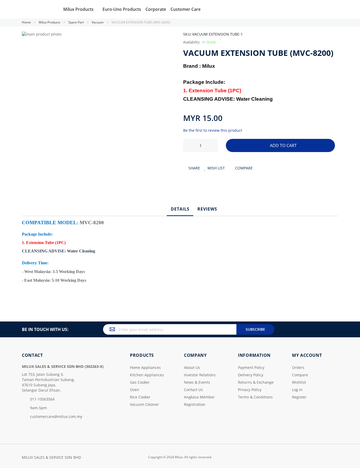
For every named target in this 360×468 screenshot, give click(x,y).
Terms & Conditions (255, 396)
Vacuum (98, 22)
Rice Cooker (140, 396)
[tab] (180, 209)
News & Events (197, 382)
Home (27, 22)
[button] (214, 168)
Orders (298, 367)
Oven (134, 389)
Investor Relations (200, 374)
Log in (297, 389)
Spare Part (76, 22)
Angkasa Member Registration (199, 400)
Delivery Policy (250, 374)
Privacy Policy (249, 389)
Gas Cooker (140, 382)
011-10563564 (42, 399)
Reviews (207, 209)
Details (180, 209)
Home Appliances (145, 367)
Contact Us (193, 389)
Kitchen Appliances (147, 374)
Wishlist (299, 382)
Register (299, 396)
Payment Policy (251, 367)
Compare (300, 374)
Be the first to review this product (212, 130)
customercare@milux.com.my (56, 416)
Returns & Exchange (256, 382)
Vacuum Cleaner (144, 404)
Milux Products (50, 22)
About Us (192, 367)
